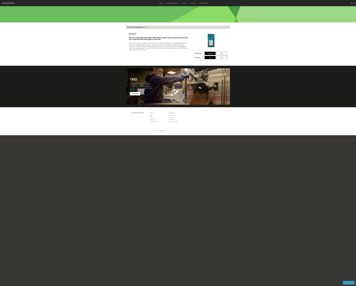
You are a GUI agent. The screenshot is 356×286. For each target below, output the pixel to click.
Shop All (129, 27)
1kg (210, 57)
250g (222, 57)
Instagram (164, 130)
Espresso (210, 53)
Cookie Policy (171, 119)
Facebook (162, 130)
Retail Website (153, 121)
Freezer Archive (172, 3)
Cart (354, 3)
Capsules (184, 3)
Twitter (160, 130)
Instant (193, 3)
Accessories (203, 3)
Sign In (351, 3)
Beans (161, 3)
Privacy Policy (172, 117)
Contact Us (171, 115)
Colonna (8, 3)
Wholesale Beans (138, 27)
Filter (221, 53)
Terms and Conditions (173, 121)
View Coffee (135, 94)
